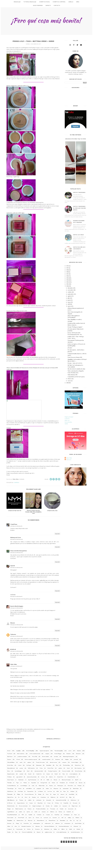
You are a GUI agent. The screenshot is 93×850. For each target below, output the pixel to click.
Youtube (62, 809)
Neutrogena (60, 785)
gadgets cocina (48, 832)
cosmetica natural (46, 759)
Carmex (31, 803)
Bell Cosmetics (31, 768)
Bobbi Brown (10, 791)
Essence (9, 759)
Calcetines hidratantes (64, 826)
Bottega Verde (44, 782)
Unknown (13, 634)
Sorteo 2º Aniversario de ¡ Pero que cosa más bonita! (79, 208)
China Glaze (40, 803)
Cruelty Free (39, 774)
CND (23, 814)
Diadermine (21, 779)
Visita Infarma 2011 (72, 374)
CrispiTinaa (13, 524)
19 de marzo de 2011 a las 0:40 (16, 539)
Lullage (69, 817)
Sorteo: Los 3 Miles (78, 234)
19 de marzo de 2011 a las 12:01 (16, 608)
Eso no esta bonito (23, 806)
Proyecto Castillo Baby (27, 832)
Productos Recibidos (41, 809)
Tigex (17, 782)
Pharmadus (9, 794)
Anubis (20, 811)
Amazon (62, 794)
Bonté (68, 768)
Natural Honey (52, 820)
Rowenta (9, 823)
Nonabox (69, 753)
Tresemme (52, 809)
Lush (33, 785)
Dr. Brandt (71, 782)
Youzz (47, 794)
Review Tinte (50, 768)
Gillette (63, 829)
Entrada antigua (53, 738)
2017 (67, 274)
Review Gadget (75, 762)
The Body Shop (66, 765)
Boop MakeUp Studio (12, 814)
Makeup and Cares (15, 537)
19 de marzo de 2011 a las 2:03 (16, 552)
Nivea (8, 771)
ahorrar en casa (53, 762)
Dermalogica (67, 814)
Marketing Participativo (68, 756)
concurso (64, 762)
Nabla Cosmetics (19, 809)
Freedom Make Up (11, 785)
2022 (67, 268)
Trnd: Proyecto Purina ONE (75, 357)
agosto (69, 296)
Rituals (39, 794)
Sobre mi (67, 420)
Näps (70, 797)
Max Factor (9, 756)
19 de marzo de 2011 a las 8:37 (16, 596)
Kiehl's (70, 829)
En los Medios (68, 422)
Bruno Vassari (10, 779)
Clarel (28, 771)
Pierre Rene (70, 785)
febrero (70, 378)
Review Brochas (78, 771)
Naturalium (62, 820)
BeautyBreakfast (71, 777)
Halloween (53, 797)
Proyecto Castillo (66, 771)
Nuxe (16, 832)
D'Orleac (57, 803)
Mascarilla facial (11, 768)
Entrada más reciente (16, 738)
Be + (19, 797)
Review (8, 750)
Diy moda (75, 803)
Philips (18, 794)
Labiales (56, 806)
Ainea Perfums (78, 823)
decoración (70, 809)
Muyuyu (12, 623)
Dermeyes (37, 829)
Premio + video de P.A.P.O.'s (75, 363)
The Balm (9, 782)
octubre (70, 292)
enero (69, 380)
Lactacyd (46, 817)
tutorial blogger (18, 771)
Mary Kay (30, 820)
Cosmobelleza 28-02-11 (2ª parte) (76, 376)
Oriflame (72, 791)
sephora (29, 762)
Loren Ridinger (23, 785)
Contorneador (19, 829)
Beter (26, 797)
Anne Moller (71, 794)
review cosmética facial (34, 753)
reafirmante (38, 800)
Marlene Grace (20, 820)
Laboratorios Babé (38, 771)
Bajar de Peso (10, 797)
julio (69, 298)
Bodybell (69, 811)
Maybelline (48, 765)
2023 (67, 266)
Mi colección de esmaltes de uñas (76, 369)
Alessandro (48, 800)
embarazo (57, 823)
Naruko (9, 832)
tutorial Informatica (75, 832)
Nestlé (56, 774)
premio (21, 768)
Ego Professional (32, 779)
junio (69, 300)
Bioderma (57, 759)
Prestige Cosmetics (52, 771)
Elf (41, 779)
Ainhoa (47, 788)
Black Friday (76, 788)
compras (16, 482)
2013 (67, 282)
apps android (19, 777)
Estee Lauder (10, 817)
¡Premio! (70, 348)
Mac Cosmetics (78, 768)
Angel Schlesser (10, 811)
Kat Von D (62, 797)
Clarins (53, 782)
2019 (67, 270)
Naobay (51, 785)
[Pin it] (59, 479)
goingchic (39, 788)
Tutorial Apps (10, 788)
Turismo (21, 800)
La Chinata (40, 791)
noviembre (70, 290)
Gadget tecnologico (36, 806)
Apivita (28, 811)
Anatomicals (65, 788)
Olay (71, 820)
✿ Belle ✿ (13, 649)
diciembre (70, 288)
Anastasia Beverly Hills (61, 800)
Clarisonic (76, 826)
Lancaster (64, 806)
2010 (67, 382)
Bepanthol (33, 782)
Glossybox (78, 753)
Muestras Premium (66, 779)
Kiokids (78, 829)
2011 (67, 286)
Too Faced (9, 753)
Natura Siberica (40, 820)
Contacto (67, 418)
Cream (48, 803)
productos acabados (22, 756)
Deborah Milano (11, 762)
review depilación (73, 774)
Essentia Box (30, 791)
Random (79, 750)
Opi (77, 820)
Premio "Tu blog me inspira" (75, 327)
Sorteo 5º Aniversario (79, 192)
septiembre (71, 294)
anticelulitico (29, 788)
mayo (69, 302)
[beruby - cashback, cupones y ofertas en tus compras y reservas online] (75, 128)
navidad (21, 774)
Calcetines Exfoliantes (49, 826)
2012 (67, 284)
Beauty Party (60, 777)
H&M (48, 779)
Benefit (29, 774)
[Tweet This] (51, 479)
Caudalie (30, 814)
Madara (77, 817)
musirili (12, 565)
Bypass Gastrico (21, 803)
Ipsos (30, 817)
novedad (56, 756)
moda (21, 762)
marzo (69, 306)
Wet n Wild (34, 756)
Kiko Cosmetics (20, 753)
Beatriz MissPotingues (16, 606)
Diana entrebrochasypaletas (18, 550)
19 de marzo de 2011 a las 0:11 (16, 526)
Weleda (25, 782)
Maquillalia (9, 820)
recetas (43, 777)
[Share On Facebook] (53, 479)
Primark (79, 785)
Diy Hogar (28, 765)
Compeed (9, 829)
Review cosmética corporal (31, 759)
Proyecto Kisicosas (29, 794)
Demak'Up (66, 803)
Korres (37, 817)
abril (69, 304)
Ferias (41, 768)
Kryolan (47, 806)
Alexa (16, 826)
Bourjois (34, 797)
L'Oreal (18, 759)
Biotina (60, 811)
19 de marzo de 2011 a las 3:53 (16, 567)
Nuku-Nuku (13, 664)
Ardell (36, 811)
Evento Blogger (58, 753)
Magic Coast (75, 806)
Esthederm (46, 829)
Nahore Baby (42, 785)
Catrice (19, 765)
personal (76, 759)
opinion (60, 768)
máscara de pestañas (31, 777)
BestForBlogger (56, 848)
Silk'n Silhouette (11, 800)
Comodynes (43, 797)
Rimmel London (10, 774)
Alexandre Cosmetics (26, 826)
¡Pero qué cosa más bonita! (43, 848)
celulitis (29, 800)
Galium (55, 829)
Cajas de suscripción (44, 750)
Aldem (8, 826)
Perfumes (9, 777)
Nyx (57, 765)
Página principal (69, 417)
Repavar (38, 832)
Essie (75, 814)
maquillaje (18, 750)
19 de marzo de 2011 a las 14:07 (16, 636)
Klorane (55, 779)
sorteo (69, 750)
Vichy (63, 774)
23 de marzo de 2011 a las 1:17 (16, 666)
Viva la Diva (26, 823)
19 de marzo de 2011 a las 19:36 (16, 651)
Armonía (44, 811)
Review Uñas (10, 765)
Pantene (29, 809)
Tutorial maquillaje (58, 750)
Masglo (9, 809)
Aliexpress (56, 788)
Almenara (37, 826)
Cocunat (48, 814)
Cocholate (39, 814)
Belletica (52, 811)
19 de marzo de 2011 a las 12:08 (16, 624)
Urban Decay (78, 765)
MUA (58, 791)
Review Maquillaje (30, 750)
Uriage (17, 823)
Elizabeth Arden (10, 806)
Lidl (62, 817)
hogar (54, 794)
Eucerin (80, 782)
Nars (64, 791)
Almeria (51, 777)
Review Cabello (45, 756)
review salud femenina (61, 832)
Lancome (55, 817)
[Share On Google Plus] (56, 479)
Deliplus (67, 759)
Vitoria (19, 788)
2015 (67, 278)
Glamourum (38, 765)
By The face (10, 803)
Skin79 (76, 779)
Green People (21, 817)
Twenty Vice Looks (40, 762)
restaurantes (67, 823)
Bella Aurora (73, 800)
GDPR (66, 424)
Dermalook (62, 782)
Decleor (29, 829)
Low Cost (50, 791)
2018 (67, 272)
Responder (57, 533)
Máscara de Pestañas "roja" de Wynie (75, 139)
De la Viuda (20, 791)
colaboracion (48, 823)
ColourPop (56, 814)
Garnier (48, 774)
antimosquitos (36, 823)
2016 (67, 276)
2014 (67, 280)
